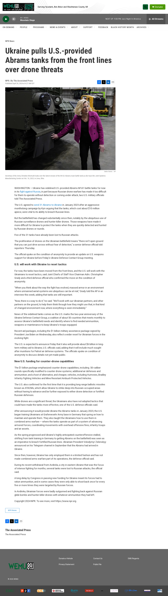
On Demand (8, 27)
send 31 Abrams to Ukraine (48, 204)
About (74, 27)
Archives (141, 27)
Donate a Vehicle (66, 559)
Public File (97, 564)
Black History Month (122, 27)
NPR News (9, 41)
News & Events (57, 27)
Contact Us (97, 559)
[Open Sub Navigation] (16, 27)
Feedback (103, 27)
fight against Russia (30, 191)
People (23, 27)
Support (88, 27)
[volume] (14, 19)
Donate (159, 7)
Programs (38, 27)
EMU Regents (133, 559)
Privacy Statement (66, 564)
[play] (6, 19)
